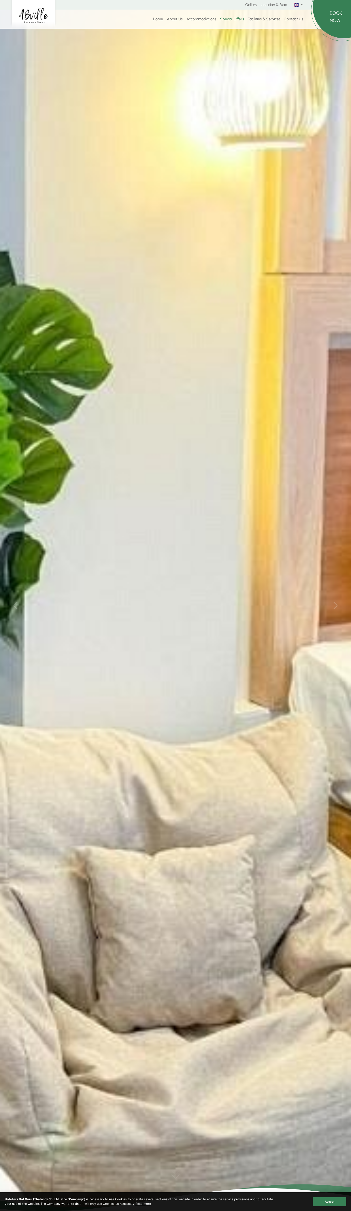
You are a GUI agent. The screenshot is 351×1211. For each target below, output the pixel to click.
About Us (175, 19)
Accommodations (201, 19)
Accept (329, 1201)
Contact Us (293, 19)
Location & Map (274, 4)
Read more (143, 1203)
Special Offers (232, 19)
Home (158, 19)
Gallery (251, 4)
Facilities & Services (264, 19)
